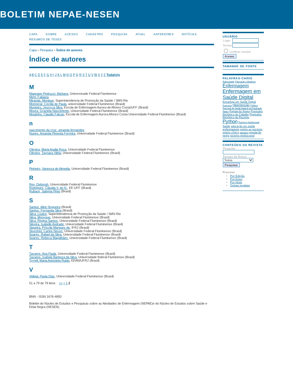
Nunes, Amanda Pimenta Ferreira (52, 133)
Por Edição (237, 175)
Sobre (51, 34)
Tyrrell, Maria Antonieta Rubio (49, 260)
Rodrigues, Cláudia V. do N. (48, 187)
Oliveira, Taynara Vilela (45, 153)
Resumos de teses (45, 39)
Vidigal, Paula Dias (42, 276)
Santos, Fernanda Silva (45, 210)
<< (60, 283)
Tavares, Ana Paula (42, 253)
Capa (33, 34)
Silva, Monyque (39, 217)
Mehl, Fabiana (39, 97)
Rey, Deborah (38, 184)
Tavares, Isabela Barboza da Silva (53, 257)
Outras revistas (240, 185)
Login (226, 40)
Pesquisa (119, 34)
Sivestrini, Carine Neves (46, 231)
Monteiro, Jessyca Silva (45, 107)
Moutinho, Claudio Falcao (46, 114)
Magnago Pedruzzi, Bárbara (48, 93)
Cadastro (94, 34)
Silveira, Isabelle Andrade (46, 224)
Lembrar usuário (240, 51)
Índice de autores (69, 50)
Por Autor (236, 179)
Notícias (189, 34)
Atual (141, 34)
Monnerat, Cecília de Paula (47, 104)
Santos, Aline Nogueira (44, 207)
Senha (227, 45)
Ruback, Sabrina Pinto (44, 191)
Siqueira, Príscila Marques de (49, 227)
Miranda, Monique (41, 100)
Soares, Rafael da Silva (45, 234)
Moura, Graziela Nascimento (49, 110)
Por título (236, 182)
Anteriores (163, 34)
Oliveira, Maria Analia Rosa (47, 149)
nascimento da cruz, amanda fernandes (56, 130)
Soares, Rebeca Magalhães (48, 238)
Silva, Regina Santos (43, 220)
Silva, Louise (38, 214)
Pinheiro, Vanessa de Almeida (49, 168)
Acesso (71, 34)
